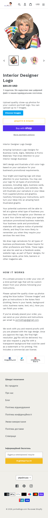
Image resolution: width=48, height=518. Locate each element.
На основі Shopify (35, 509)
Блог (7, 400)
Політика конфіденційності (18, 414)
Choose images (13, 113)
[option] (13, 60)
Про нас (9, 393)
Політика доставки (14, 429)
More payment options (24, 135)
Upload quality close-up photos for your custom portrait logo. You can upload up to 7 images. (21, 105)
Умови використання (15, 422)
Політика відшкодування (17, 407)
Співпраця (10, 436)
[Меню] (43, 4)
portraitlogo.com (20, 509)
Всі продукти (11, 386)
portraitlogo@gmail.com (27, 320)
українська (23, 477)
